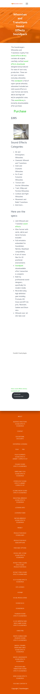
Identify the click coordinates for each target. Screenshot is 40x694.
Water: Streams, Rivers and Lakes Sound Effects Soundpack (20, 649)
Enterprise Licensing (20, 444)
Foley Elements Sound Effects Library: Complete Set (20, 457)
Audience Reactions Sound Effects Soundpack (20, 424)
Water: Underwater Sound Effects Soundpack (20, 659)
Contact (20, 431)
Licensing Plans (20, 513)
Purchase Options (20, 548)
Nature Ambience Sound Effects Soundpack (20, 520)
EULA (16, 450)
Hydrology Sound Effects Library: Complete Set (20, 483)
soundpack (18, 81)
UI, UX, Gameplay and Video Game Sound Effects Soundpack (20, 623)
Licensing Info (20, 508)
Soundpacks (20, 609)
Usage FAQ (20, 631)
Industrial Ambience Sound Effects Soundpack (20, 500)
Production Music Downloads (20, 534)
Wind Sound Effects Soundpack (20, 677)
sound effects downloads (19, 63)
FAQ (23, 450)
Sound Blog (20, 603)
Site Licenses (20, 587)
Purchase (20, 111)
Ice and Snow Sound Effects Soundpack (20, 492)
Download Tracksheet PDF (18, 395)
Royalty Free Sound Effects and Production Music (20, 565)
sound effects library (18, 55)
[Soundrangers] (18, 4)
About (20, 417)
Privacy (20, 528)
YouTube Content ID (20, 684)
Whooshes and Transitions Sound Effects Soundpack (20, 669)
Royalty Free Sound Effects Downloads (20, 573)
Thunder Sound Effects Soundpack (20, 615)
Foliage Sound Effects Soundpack (20, 465)
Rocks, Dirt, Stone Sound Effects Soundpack (20, 555)
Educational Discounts (20, 438)
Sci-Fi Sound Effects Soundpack (20, 581)
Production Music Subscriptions (20, 542)
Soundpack (19, 265)
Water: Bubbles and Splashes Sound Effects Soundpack (20, 638)
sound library (19, 100)
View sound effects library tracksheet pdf (19, 390)
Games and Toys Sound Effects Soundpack (20, 474)
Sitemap (20, 593)
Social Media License (20, 598)
